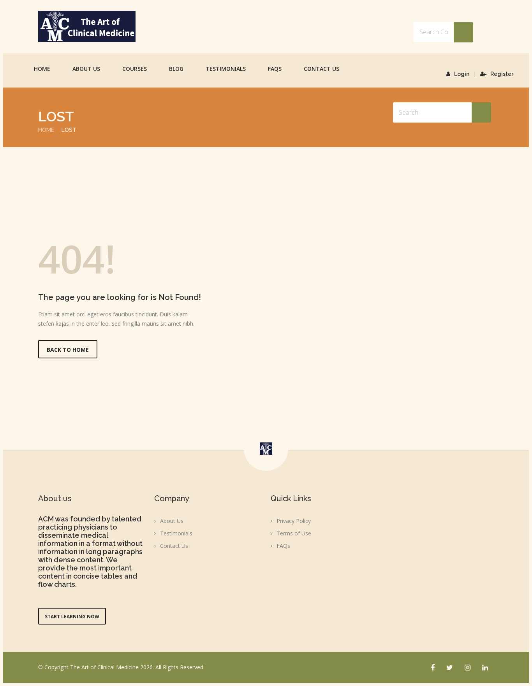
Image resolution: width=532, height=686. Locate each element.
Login (461, 74)
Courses (134, 68)
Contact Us (321, 68)
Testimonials (226, 68)
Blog (176, 68)
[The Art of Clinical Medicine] (87, 26)
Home (42, 68)
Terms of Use (294, 533)
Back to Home (68, 349)
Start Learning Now (72, 616)
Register (501, 74)
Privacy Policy (294, 521)
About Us (86, 68)
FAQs (275, 68)
